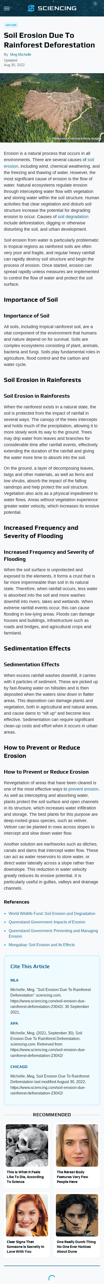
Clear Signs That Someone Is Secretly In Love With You (25, 1247)
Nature (11, 25)
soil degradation (73, 216)
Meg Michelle (20, 54)
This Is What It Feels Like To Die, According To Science (25, 1177)
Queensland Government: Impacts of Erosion (47, 922)
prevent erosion (83, 789)
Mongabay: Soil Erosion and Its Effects (42, 945)
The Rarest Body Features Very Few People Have (72, 1177)
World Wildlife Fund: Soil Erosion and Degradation (52, 913)
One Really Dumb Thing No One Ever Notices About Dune (76, 1247)
